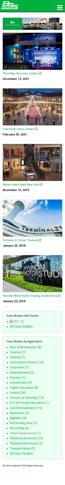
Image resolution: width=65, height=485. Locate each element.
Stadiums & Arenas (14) (26, 438)
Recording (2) (19, 428)
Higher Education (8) (24, 387)
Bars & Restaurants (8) (26, 347)
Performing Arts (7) (23, 423)
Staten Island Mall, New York (21, 184)
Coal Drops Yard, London (18, 129)
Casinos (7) (18, 352)
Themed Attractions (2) (26, 443)
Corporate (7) (19, 367)
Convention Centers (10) (27, 362)
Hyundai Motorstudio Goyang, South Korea (30, 295)
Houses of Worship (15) (27, 398)
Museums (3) (19, 413)
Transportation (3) (22, 448)
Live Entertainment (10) (26, 408)
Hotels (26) (18, 393)
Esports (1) (17, 377)
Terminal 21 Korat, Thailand (20, 240)
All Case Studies (21, 326)
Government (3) (21, 382)
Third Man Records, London (20, 73)
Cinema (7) (17, 357)
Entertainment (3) (22, 372)
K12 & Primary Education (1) (29, 403)
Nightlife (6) (18, 418)
